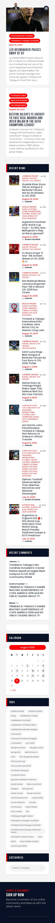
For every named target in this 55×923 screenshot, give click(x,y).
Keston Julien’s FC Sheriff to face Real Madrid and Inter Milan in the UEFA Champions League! (27, 120)
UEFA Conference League (30, 420)
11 (17, 671)
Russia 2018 (37, 797)
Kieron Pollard (34, 784)
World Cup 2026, (29, 471)
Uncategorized (18, 105)
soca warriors (18, 802)
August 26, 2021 (17, 109)
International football (22, 35)
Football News (18, 775)
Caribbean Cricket (29, 715)
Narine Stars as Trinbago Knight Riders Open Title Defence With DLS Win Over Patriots (32, 389)
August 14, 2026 (30, 333)
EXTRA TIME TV (31, 752)
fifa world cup (18, 761)
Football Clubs (18, 95)
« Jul (13, 690)
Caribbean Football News (23, 724)
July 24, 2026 (28, 497)
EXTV (13, 756)
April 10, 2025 (15, 44)
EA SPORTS (16, 752)
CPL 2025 (30, 743)
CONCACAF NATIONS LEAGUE (24, 738)
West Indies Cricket (29, 841)
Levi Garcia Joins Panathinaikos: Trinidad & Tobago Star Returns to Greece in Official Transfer (33, 432)
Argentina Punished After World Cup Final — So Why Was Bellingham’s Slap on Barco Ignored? (34, 228)
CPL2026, (33, 178)
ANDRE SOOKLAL (35, 711)
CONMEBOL (16, 743)
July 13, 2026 (28, 538)
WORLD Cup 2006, (29, 466)
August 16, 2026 (30, 295)
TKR (27, 811)
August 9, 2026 (29, 397)
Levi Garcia (27, 788)
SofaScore (16, 806)
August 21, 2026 (30, 236)
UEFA (13, 841)
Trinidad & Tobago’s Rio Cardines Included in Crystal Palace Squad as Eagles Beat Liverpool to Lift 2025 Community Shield (27, 571)
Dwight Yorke (36, 747)
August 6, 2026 (29, 442)
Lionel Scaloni (33, 793)
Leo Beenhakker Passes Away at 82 (25, 51)
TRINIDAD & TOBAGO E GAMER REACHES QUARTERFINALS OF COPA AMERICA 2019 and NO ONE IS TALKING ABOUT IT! (27, 592)
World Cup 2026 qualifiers (29, 217)
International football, (28, 413)
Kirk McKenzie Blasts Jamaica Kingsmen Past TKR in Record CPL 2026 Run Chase (34, 287)
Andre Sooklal (32, 239)
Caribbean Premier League (24, 729)
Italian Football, (29, 461)
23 (43, 676)
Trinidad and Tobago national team (26, 831)
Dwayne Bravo (18, 747)
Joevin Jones (17, 784)
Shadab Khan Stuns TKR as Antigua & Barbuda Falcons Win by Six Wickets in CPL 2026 (34, 190)
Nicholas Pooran (19, 797)
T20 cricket (35, 180)
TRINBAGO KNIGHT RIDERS (22, 816)
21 (33, 676)
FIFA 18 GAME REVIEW (29, 756)
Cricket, (26, 180)
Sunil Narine (31, 806)
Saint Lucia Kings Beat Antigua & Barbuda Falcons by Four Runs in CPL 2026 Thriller (34, 358)
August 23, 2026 (30, 199)
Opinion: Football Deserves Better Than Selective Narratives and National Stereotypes (32, 486)
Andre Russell (17, 711)
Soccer (32, 802)
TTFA (40, 836)
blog (13, 715)
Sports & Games (19, 100)
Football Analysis (19, 770)
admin (28, 201)
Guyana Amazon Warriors (23, 779)
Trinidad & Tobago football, (30, 309)
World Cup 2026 (19, 845)
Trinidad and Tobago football (26, 825)
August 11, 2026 (29, 366)
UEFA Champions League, (30, 415)
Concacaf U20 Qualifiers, (31, 409)
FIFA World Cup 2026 (21, 765)
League (14, 788)
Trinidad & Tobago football (25, 40)
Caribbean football (20, 720)
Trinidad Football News (22, 836)
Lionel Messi (17, 793)
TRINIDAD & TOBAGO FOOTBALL (24, 820)
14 (33, 671)
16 (43, 671)
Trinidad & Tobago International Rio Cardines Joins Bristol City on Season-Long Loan (33, 324)
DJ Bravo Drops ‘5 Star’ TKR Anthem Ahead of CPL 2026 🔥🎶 (33, 257)
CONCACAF (16, 734)
